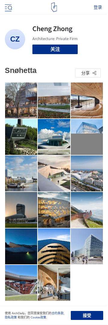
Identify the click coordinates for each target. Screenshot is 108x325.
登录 (98, 7)
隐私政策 (11, 317)
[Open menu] (8, 7)
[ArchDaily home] (54, 7)
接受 (87, 315)
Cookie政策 (38, 317)
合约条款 (58, 313)
